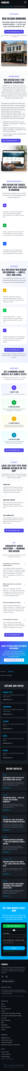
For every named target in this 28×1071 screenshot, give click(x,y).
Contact (3, 1029)
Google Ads (4, 1025)
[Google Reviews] (6, 976)
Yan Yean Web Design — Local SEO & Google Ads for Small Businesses (13, 800)
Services (3, 1006)
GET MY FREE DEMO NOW (13, 31)
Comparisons (7, 707)
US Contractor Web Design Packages (11, 1015)
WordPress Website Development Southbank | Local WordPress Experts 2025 (13, 886)
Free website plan (6, 1008)
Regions (11, 6)
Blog (6, 6)
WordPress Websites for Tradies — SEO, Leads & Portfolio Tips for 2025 (14, 864)
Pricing (3, 1011)
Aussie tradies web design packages (11, 1013)
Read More (6, 788)
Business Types (7, 692)
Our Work (4, 1018)
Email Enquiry (9, 981)
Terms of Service (6, 1054)
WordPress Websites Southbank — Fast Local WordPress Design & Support (14, 842)
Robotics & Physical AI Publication (10, 1044)
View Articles (7, 699)
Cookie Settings (5, 1056)
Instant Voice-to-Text (7, 1040)
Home (2, 6)
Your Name (6, 933)
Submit (14, 948)
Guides (5, 736)
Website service (5, 1038)
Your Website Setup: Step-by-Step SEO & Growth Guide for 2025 (13, 779)
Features (6, 721)
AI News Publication (6, 1042)
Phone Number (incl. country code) (14, 940)
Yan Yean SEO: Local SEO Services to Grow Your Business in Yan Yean (14, 821)
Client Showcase (5, 1020)
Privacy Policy (5, 1052)
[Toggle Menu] (25, 2)
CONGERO (5, 2)
